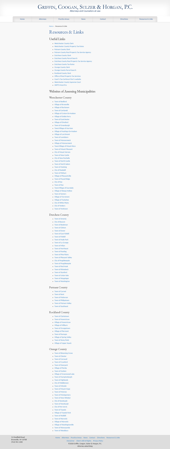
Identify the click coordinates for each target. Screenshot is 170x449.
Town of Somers (60, 194)
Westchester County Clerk (63, 44)
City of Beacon (59, 222)
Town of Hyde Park (61, 240)
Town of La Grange (61, 243)
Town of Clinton (60, 228)
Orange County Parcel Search (65, 70)
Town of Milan (59, 246)
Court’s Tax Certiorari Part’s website (67, 79)
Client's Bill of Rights (83, 441)
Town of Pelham (60, 173)
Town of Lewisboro (61, 137)
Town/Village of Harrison (63, 128)
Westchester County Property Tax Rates (69, 46)
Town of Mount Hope (62, 389)
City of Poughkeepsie (62, 261)
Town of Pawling (60, 252)
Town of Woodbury (61, 431)
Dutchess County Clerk (62, 56)
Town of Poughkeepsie (62, 264)
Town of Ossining (60, 167)
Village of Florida (60, 368)
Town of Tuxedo (60, 410)
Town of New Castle (61, 155)
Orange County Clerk (62, 67)
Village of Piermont (61, 331)
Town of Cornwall (60, 359)
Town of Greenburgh (62, 126)
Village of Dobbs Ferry (62, 117)
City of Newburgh (60, 401)
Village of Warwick (61, 422)
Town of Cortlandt (61, 111)
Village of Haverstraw (62, 322)
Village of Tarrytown (61, 197)
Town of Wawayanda (62, 428)
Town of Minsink (60, 386)
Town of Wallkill (60, 416)
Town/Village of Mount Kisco (65, 146)
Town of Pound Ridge (62, 179)
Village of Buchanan (61, 108)
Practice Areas (63, 19)
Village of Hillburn (61, 325)
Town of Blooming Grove (63, 353)
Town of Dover (59, 231)
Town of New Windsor (62, 398)
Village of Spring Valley (62, 337)
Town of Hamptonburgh (63, 377)
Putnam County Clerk (62, 50)
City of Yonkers (59, 206)
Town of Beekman (61, 225)
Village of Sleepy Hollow (63, 191)
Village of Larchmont (62, 134)
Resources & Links (146, 19)
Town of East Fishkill (61, 234)
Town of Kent (59, 294)
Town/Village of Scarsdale (63, 188)
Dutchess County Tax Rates (64, 64)
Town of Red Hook (61, 267)
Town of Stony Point (61, 340)
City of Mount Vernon (62, 152)
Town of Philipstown (61, 300)
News (83, 19)
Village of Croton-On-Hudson (65, 114)
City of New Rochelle (62, 158)
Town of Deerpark (61, 365)
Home (22, 19)
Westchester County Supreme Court (67, 82)
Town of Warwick (60, 419)
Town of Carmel (60, 292)
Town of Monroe (60, 392)
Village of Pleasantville (62, 176)
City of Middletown (61, 383)
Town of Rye (58, 185)
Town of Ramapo (60, 334)
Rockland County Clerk (62, 73)
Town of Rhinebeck (61, 270)
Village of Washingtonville (64, 425)
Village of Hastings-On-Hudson (65, 132)
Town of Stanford (60, 273)
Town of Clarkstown (61, 316)
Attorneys (42, 19)
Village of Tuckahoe (61, 200)
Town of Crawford (61, 362)
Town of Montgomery (62, 395)
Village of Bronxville (61, 105)
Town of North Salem (62, 164)
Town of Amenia (60, 219)
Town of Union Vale (61, 276)
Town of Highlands (61, 380)
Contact (103, 19)
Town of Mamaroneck (62, 140)
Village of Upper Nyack (62, 343)
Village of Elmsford (61, 122)
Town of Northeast (61, 249)
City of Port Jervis (60, 407)
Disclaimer (71, 441)
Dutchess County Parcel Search (65, 58)
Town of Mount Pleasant (63, 149)
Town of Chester (60, 356)
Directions (124, 19)
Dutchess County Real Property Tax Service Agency (73, 61)
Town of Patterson (61, 298)
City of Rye (58, 182)
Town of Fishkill (59, 237)
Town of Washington (62, 281)
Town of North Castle (62, 161)
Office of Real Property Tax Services (67, 76)
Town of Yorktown (61, 209)
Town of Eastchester (61, 120)
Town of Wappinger (61, 279)
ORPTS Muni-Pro (60, 85)
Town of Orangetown (62, 328)
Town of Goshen (60, 371)
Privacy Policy (98, 441)
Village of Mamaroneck (63, 143)
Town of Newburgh (61, 404)
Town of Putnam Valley (62, 303)
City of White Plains (61, 203)
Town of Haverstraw (61, 319)
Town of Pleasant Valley (63, 258)
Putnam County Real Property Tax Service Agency (72, 52)
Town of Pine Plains (61, 255)
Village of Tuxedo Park (62, 413)
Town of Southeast (61, 306)
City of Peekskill (60, 170)
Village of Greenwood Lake (64, 374)
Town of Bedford (60, 102)
